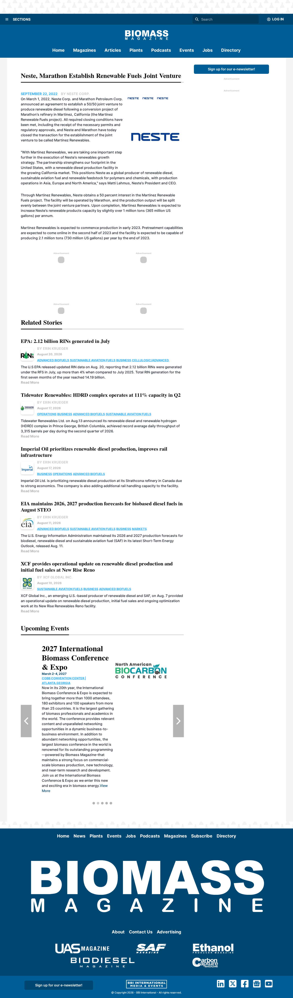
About (118, 931)
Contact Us (141, 931)
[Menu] (7, 19)
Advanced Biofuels (53, 360)
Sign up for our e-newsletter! (231, 69)
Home (58, 50)
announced (30, 104)
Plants (136, 50)
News (79, 836)
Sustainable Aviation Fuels (92, 360)
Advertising (169, 931)
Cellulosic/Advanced (150, 360)
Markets (139, 529)
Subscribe (201, 836)
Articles (112, 50)
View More (142, 796)
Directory (231, 50)
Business (123, 360)
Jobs (207, 50)
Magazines (84, 50)
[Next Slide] (178, 721)
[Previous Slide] (26, 721)
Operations (46, 414)
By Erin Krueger (52, 348)
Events (187, 50)
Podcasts (161, 50)
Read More (30, 382)
